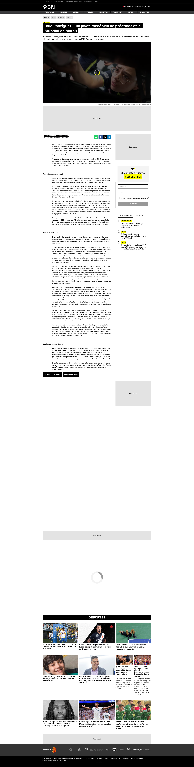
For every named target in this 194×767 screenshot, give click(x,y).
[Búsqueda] (149, 7)
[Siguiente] (150, 1)
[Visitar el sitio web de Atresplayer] (138, 749)
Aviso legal (99, 758)
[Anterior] (44, 1)
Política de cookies (123, 758)
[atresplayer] (140, 7)
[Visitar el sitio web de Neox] (86, 749)
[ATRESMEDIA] (49, 750)
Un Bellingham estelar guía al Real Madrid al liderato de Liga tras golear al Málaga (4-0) (95, 724)
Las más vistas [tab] (125, 215)
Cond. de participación (136, 758)
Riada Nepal (49, 1)
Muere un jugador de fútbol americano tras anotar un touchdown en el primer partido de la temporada (60, 723)
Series (131, 12)
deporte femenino (71, 375)
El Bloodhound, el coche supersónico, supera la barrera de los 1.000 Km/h (133, 236)
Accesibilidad (100, 762)
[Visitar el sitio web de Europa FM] (121, 749)
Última (128, 6)
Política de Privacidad (139, 198)
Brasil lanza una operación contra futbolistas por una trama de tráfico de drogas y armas (95, 646)
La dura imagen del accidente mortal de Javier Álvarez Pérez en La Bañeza (132, 225)
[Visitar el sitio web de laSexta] (79, 749)
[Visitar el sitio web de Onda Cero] (114, 749)
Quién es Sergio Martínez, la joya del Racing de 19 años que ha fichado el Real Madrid (59, 678)
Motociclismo (126, 221)
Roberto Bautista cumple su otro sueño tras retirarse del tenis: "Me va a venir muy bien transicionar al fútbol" (132, 725)
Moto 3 (47, 375)
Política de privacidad (110, 758)
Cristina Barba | (50, 136)
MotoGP (73, 357)
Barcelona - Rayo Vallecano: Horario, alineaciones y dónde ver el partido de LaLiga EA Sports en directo (141, 671)
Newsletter (144, 12)
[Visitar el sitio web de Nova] (93, 749)
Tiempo (90, 12)
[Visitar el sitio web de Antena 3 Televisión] (72, 749)
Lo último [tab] (139, 215)
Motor (54, 17)
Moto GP (69, 17)
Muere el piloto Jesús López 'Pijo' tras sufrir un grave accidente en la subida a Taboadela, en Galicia (133, 247)
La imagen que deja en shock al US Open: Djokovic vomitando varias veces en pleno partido (131, 646)
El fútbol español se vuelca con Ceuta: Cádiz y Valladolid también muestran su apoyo (59, 646)
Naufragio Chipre (58, 1)
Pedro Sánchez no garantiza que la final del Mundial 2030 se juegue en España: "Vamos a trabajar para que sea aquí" (95, 679)
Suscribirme (133, 204)
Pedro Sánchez (78, 1)
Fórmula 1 (61, 17)
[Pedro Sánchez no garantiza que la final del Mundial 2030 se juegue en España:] (97, 665)
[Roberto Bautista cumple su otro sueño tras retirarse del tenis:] (133, 710)
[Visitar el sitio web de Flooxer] (148, 749)
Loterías (76, 12)
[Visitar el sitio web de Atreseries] (107, 749)
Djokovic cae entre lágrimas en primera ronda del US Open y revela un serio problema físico (123, 670)
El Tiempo (95, 1)
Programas (103, 12)
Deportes (63, 12)
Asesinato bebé (87, 1)
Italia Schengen (68, 1)
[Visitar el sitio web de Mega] (100, 749)
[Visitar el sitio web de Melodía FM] (128, 749)
